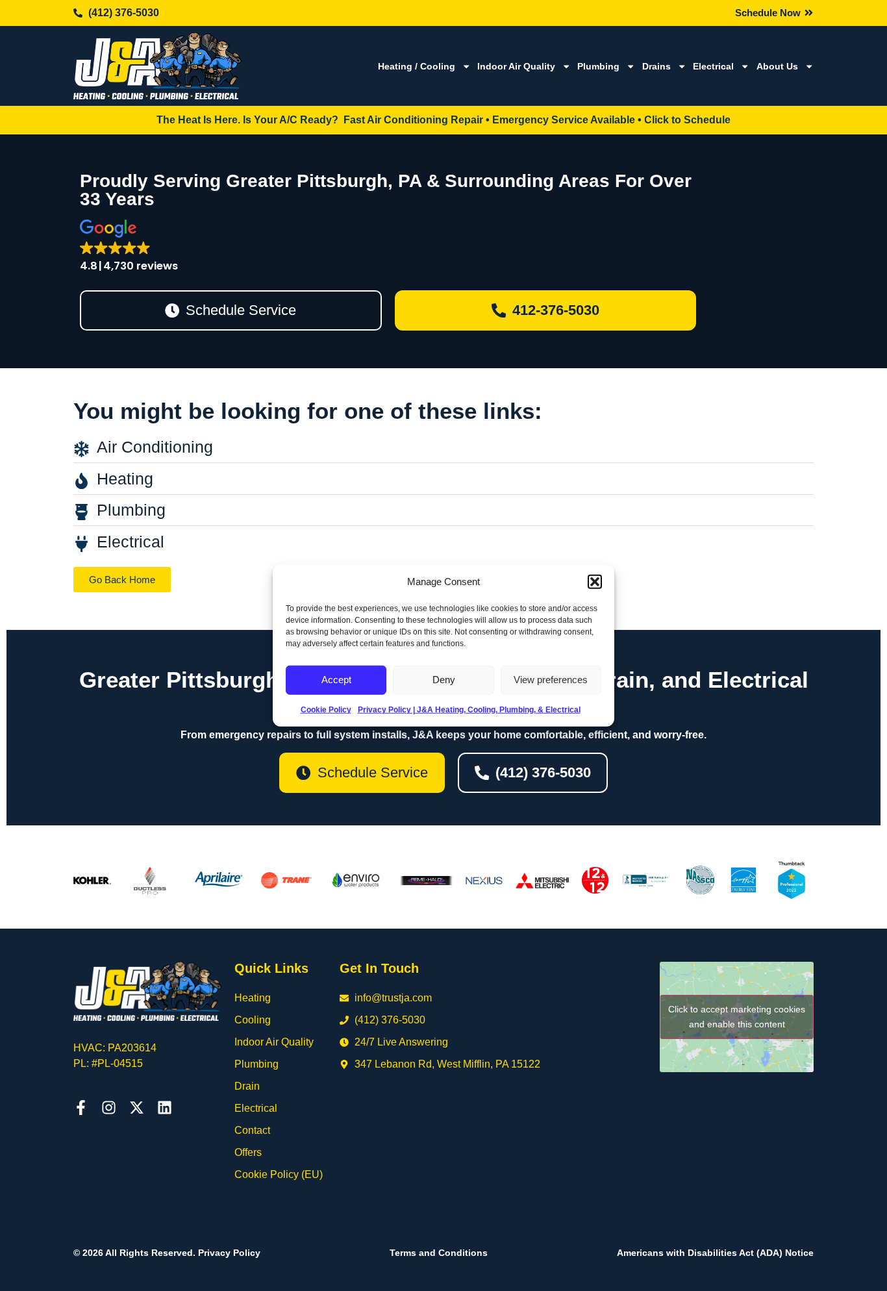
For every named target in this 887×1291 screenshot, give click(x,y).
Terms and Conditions (439, 1252)
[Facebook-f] (80, 1107)
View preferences (551, 679)
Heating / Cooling (416, 66)
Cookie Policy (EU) (278, 1174)
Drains (656, 66)
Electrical (713, 66)
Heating (252, 997)
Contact (252, 1130)
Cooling (252, 1019)
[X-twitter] (136, 1107)
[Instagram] (108, 1107)
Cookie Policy (326, 709)
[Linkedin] (164, 1107)
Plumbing (598, 66)
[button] (594, 581)
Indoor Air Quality (516, 66)
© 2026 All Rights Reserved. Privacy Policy (166, 1252)
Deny (443, 679)
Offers (248, 1152)
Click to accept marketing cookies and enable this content (736, 1016)
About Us (777, 66)
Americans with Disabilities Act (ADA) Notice (715, 1252)
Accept (336, 679)
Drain (247, 1086)
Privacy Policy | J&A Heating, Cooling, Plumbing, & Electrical (469, 709)
